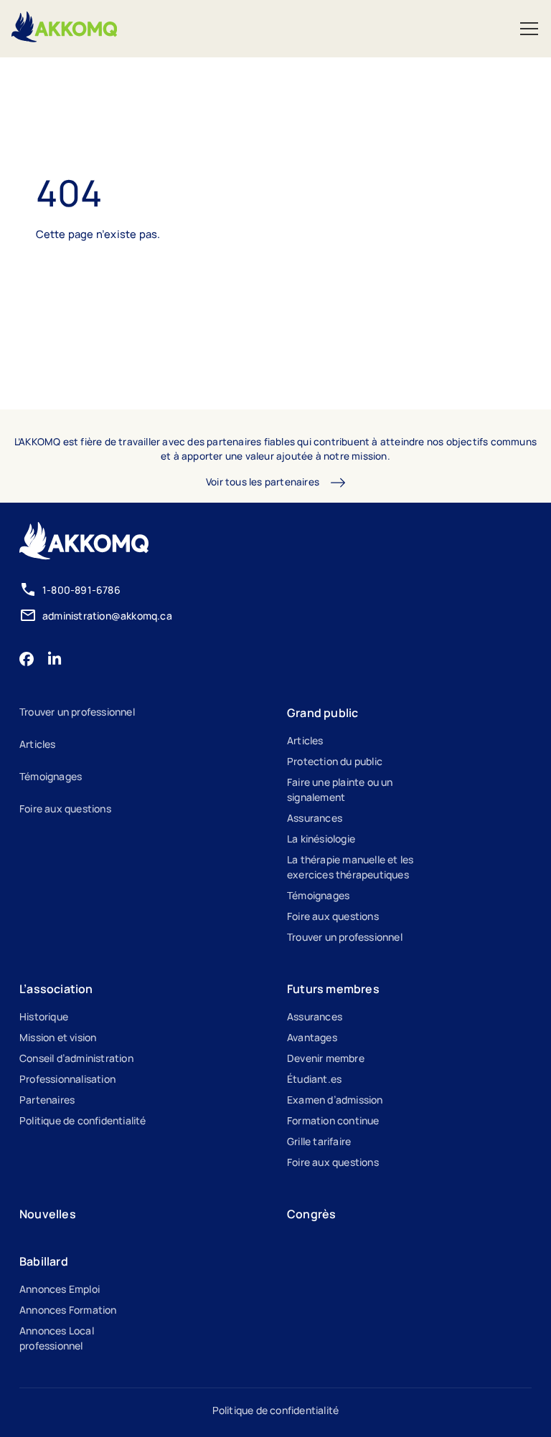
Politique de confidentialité (82, 1120)
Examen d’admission (335, 1099)
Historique (43, 1016)
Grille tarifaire (319, 1141)
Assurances (314, 818)
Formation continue (333, 1120)
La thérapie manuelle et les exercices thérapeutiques (350, 867)
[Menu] (529, 28)
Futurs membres (333, 989)
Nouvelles (47, 1214)
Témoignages (50, 776)
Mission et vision (57, 1037)
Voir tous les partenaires (262, 481)
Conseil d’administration (76, 1058)
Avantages (312, 1037)
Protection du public (334, 761)
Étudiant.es (314, 1079)
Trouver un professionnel (77, 711)
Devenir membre (325, 1058)
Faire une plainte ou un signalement (340, 789)
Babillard (43, 1261)
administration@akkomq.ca (107, 615)
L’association (56, 989)
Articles (37, 744)
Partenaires (47, 1099)
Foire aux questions (65, 808)
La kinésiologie (321, 838)
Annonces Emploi (59, 1289)
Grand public (322, 713)
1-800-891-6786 (81, 590)
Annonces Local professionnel (56, 1338)
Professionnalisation (67, 1079)
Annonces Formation (68, 1310)
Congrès (311, 1214)
